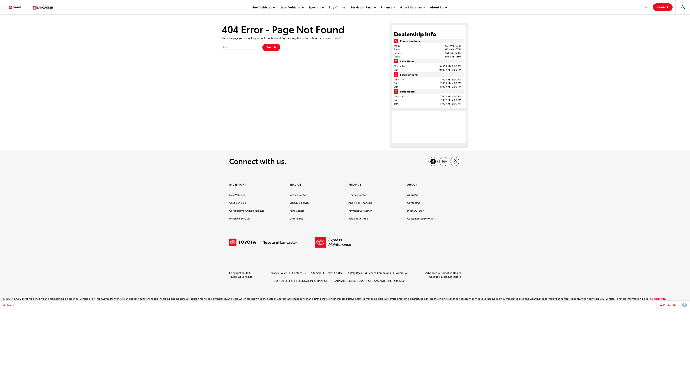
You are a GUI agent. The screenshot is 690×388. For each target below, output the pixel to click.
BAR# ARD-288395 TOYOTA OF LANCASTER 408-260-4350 (369, 281)
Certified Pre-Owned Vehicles (246, 210)
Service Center (298, 195)
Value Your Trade (358, 218)
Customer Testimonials (421, 218)
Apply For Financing (360, 202)
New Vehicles (237, 195)
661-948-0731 (453, 45)
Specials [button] (314, 8)
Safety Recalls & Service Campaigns (369, 273)
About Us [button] (437, 8)
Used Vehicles (237, 202)
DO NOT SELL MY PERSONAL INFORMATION (301, 281)
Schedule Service (299, 202)
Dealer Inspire (452, 276)
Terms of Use (334, 273)
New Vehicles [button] (262, 8)
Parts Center (296, 210)
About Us (412, 195)
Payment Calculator (360, 210)
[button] (683, 7)
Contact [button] (662, 7)
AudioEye (402, 273)
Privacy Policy (278, 273)
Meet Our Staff (415, 210)
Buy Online (337, 7)
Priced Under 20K (239, 218)
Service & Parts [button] (361, 8)
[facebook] (433, 161)
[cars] (443, 161)
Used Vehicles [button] (290, 8)
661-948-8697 (453, 56)
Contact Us (413, 202)
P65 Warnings (657, 298)
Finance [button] (387, 8)
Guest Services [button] (411, 8)
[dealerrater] (454, 161)
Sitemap (316, 273)
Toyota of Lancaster (241, 276)
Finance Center (357, 195)
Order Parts (296, 218)
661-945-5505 (453, 53)
